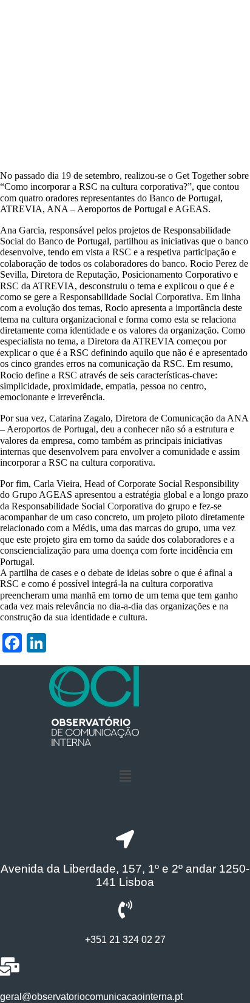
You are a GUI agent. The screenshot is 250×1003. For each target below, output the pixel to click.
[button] (125, 776)
